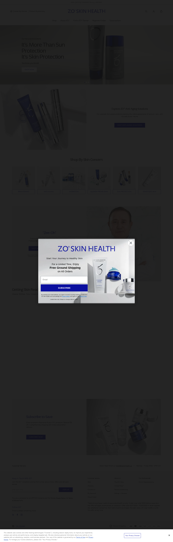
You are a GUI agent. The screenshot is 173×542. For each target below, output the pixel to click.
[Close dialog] (131, 243)
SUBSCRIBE (64, 288)
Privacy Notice (66, 296)
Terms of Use (80, 537)
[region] (86, 535)
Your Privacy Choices (132, 535)
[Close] (169, 535)
